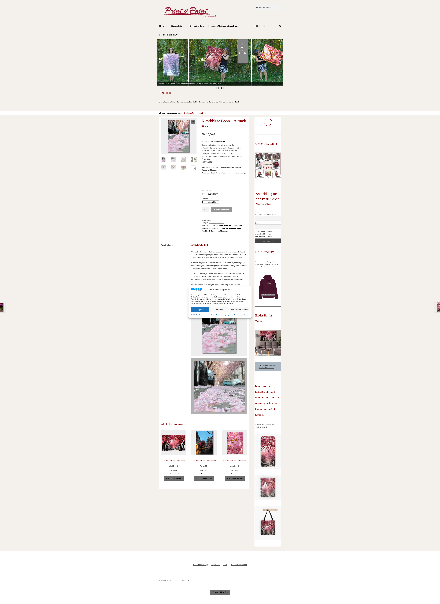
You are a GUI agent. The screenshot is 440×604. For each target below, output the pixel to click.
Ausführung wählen (173, 478)
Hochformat (239, 225)
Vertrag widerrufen (220, 592)
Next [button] (280, 62)
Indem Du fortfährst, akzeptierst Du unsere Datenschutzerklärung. (264, 234)
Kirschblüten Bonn (174, 113)
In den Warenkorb (221, 209)
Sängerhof (224, 231)
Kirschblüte (206, 228)
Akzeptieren (199, 309)
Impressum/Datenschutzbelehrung (214, 315)
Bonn (221, 225)
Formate (205, 198)
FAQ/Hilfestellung (200, 565)
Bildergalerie (176, 26)
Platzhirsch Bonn (208, 231)
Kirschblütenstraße (233, 228)
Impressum (215, 565)
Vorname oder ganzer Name (265, 214)
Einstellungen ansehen (239, 309)
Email (257, 223)
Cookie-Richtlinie (196, 315)
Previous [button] (160, 62)
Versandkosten (219, 141)
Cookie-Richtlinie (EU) (168, 35)
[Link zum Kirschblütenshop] (220, 62)
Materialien (206, 190)
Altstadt (215, 225)
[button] (193, 122)
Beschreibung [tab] (167, 245)
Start (163, 113)
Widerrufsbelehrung (239, 565)
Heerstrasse (229, 225)
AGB (225, 565)
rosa (217, 231)
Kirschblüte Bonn (196, 26)
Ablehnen (219, 309)
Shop (161, 26)
